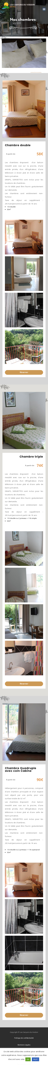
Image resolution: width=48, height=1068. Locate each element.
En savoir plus (24, 1064)
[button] (44, 9)
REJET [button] (35, 1059)
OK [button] (28, 1059)
